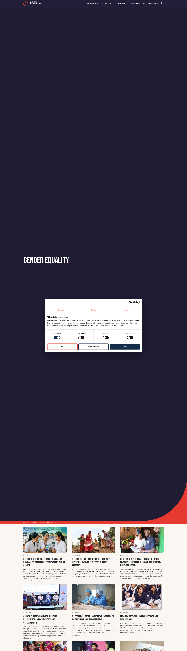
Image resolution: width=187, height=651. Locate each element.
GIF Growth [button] (121, 3)
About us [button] (152, 3)
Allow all (124, 347)
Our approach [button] (90, 3)
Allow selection (93, 347)
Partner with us (138, 3)
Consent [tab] (61, 310)
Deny (62, 347)
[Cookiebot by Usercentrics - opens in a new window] (130, 302)
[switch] (81, 337)
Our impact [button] (106, 3)
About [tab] (126, 310)
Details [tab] (93, 310)
